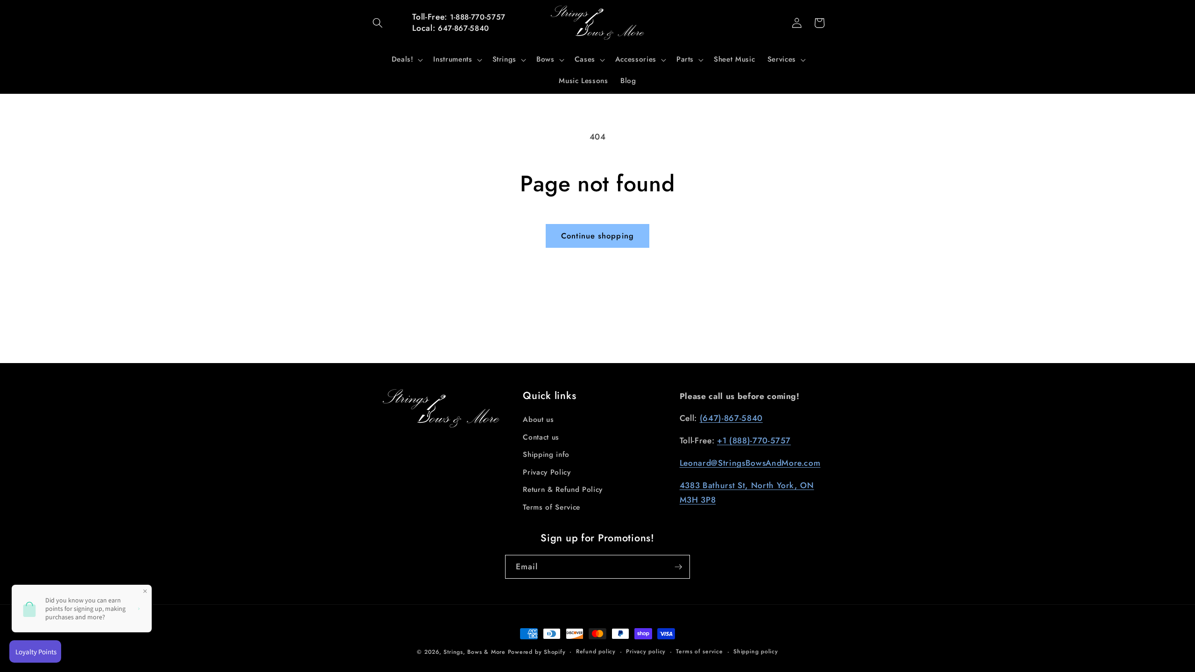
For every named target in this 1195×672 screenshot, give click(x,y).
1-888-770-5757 (478, 17)
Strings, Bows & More (474, 652)
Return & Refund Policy (563, 489)
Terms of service (699, 651)
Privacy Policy (546, 472)
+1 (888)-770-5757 (754, 440)
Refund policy (596, 651)
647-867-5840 (463, 28)
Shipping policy (755, 651)
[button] (377, 23)
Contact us (541, 437)
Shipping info (546, 454)
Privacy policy (646, 651)
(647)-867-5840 (731, 418)
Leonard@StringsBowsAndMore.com (750, 463)
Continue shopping (597, 235)
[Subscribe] (678, 567)
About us (538, 419)
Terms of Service (551, 507)
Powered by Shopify (537, 652)
